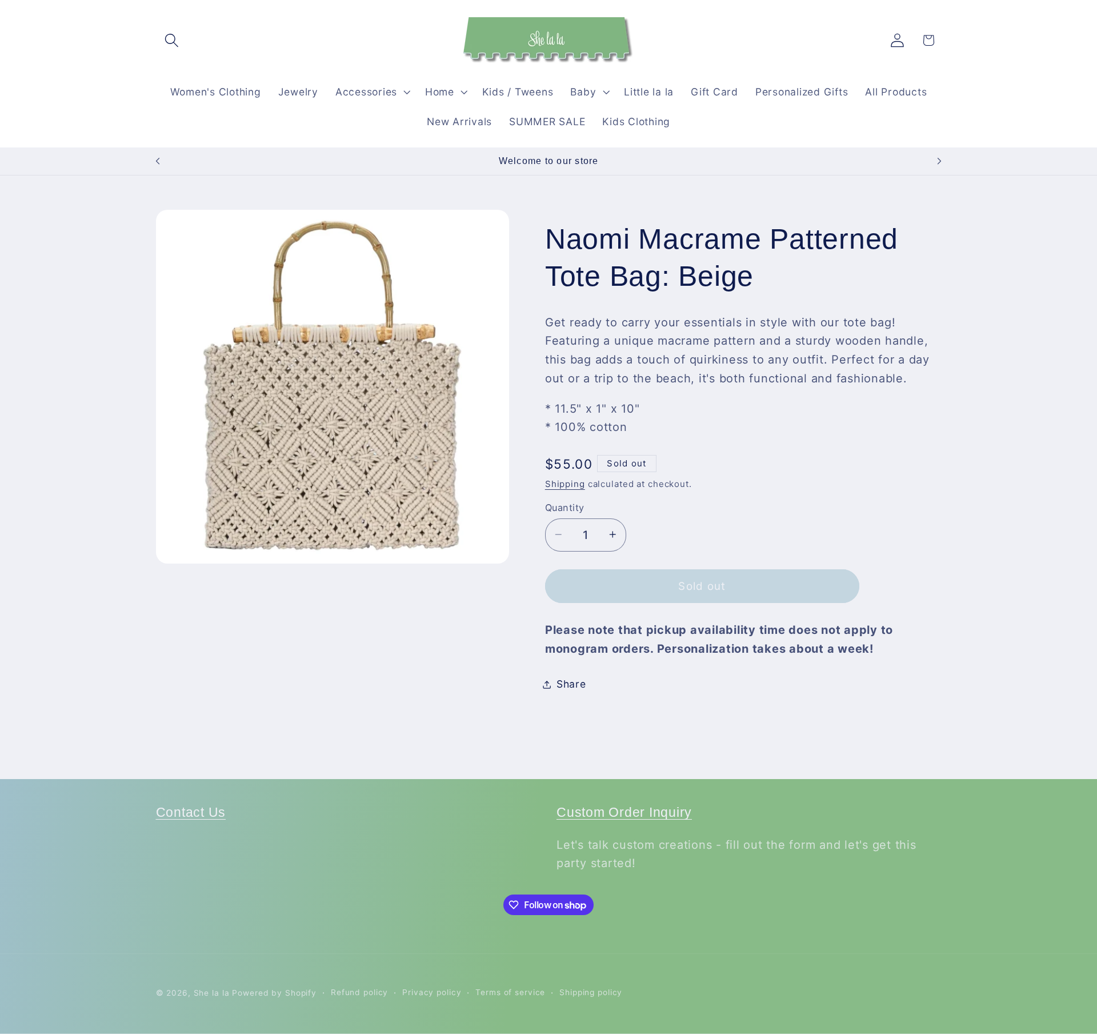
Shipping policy (590, 992)
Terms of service (510, 992)
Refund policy (359, 992)
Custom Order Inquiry (624, 812)
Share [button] (571, 684)
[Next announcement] (939, 161)
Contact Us (191, 812)
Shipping (565, 483)
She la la (212, 993)
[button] (171, 40)
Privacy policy (431, 992)
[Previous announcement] (157, 161)
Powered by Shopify (274, 993)
